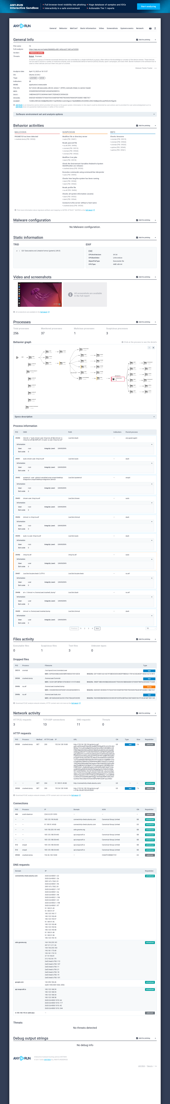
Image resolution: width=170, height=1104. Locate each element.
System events (126, 28)
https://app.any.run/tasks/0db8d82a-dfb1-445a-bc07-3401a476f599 (53, 49)
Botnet (31, 56)
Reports (150, 1066)
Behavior (63, 28)
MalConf (73, 28)
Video (101, 28)
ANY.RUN (19, 105)
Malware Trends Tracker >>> (146, 68)
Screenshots (112, 28)
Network (139, 28)
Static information (88, 28)
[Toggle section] (155, 40)
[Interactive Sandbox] (22, 26)
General (53, 28)
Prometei (38, 56)
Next (97, 628)
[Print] (150, 28)
